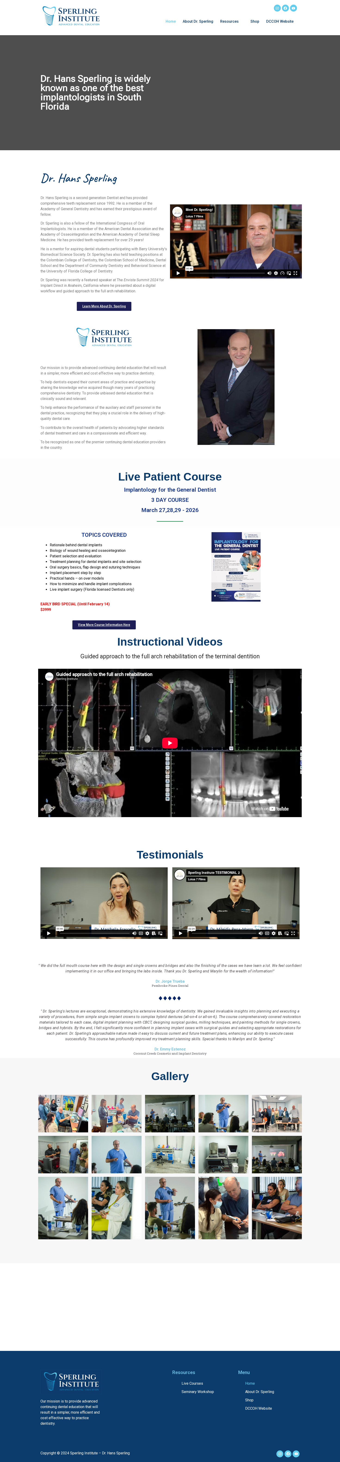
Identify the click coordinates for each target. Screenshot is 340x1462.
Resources (229, 21)
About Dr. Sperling (198, 21)
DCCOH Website (280, 21)
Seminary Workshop (198, 1392)
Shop (254, 21)
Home (171, 21)
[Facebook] (285, 8)
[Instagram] (277, 8)
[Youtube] (293, 8)
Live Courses (192, 1383)
